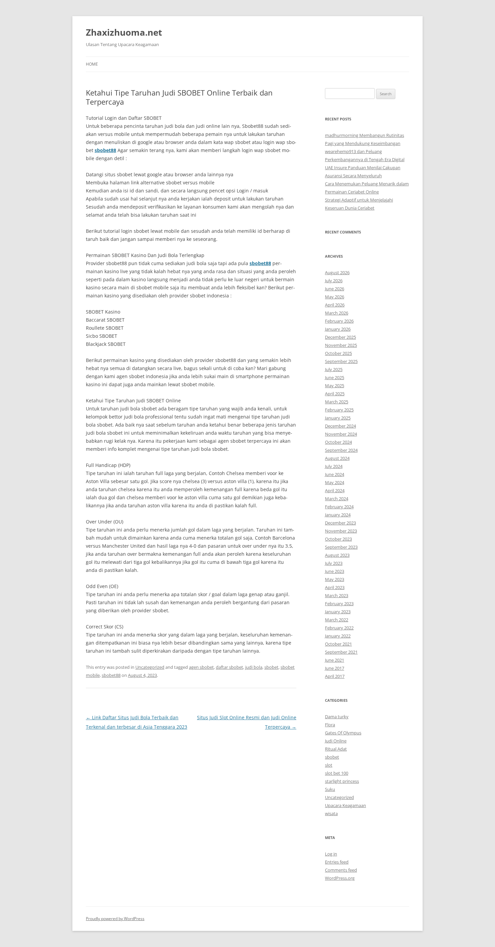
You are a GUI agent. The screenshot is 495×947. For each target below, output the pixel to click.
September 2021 (341, 652)
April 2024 (334, 490)
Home (92, 64)
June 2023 (334, 571)
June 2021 (334, 660)
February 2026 (339, 321)
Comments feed (341, 870)
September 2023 (341, 547)
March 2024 (336, 499)
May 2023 (334, 579)
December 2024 (340, 426)
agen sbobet (201, 667)
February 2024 (339, 507)
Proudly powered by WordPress (115, 918)
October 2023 (338, 539)
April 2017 (334, 676)
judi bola (253, 667)
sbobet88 (105, 150)
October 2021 (338, 644)
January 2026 (338, 329)
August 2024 (337, 458)
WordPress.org (340, 878)
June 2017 (334, 668)
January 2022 (338, 636)
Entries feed (337, 862)
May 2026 (334, 297)
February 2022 (339, 628)
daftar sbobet (229, 667)
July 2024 (333, 466)
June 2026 (334, 289)
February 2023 (339, 603)
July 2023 (333, 563)
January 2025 (338, 418)
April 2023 (334, 587)
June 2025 (334, 377)
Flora (330, 725)
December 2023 (340, 523)
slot (328, 765)
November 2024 (341, 434)
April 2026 (334, 305)
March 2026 (336, 313)
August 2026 (337, 272)
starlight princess (342, 781)
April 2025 (334, 394)
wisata (331, 813)
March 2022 (336, 620)
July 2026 (333, 281)
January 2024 (338, 515)
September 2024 (341, 450)
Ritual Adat (336, 749)
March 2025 (336, 402)
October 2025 (338, 353)
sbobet (271, 667)
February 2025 (339, 410)
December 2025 (340, 337)
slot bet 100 (336, 773)
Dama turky (337, 717)
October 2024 (338, 442)
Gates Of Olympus (343, 733)
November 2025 (341, 345)
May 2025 (334, 386)
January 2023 (338, 612)
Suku (330, 789)
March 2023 (336, 595)
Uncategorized (149, 667)
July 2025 (333, 369)
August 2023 (337, 555)
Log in (331, 854)
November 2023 (341, 531)
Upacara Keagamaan (345, 805)
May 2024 (334, 482)
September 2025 (341, 361)
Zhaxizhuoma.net (124, 32)
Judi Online (335, 741)
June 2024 (334, 474)
